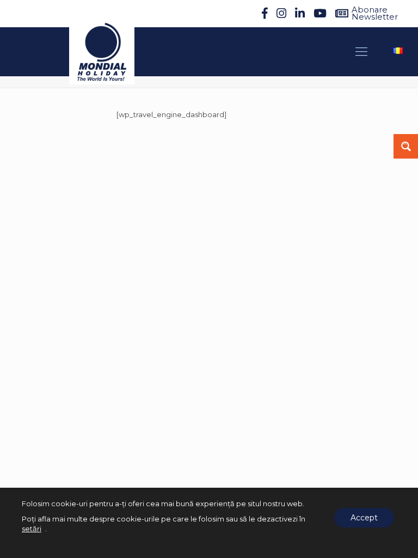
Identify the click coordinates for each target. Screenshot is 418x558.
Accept (364, 518)
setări (31, 528)
